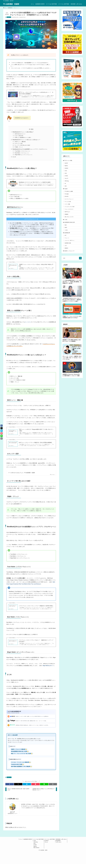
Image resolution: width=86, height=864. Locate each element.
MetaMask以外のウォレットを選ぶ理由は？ (23, 132)
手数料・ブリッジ (19, 147)
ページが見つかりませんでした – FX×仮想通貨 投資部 (21, 472)
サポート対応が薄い (19, 135)
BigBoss (66, 165)
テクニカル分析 (68, 201)
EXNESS (66, 168)
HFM (66, 173)
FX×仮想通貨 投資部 (11, 4)
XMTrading (67, 181)
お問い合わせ (58, 842)
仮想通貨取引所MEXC (28, 839)
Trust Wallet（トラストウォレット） (23, 151)
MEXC (66, 227)
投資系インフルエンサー (69, 250)
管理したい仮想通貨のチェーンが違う (23, 137)
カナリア (12, 812)
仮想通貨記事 (67, 232)
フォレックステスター (69, 209)
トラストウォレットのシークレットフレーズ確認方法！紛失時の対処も (36, 606)
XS (65, 183)
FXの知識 (66, 194)
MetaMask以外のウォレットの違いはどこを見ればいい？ (26, 139)
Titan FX (66, 178)
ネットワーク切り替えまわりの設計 (22, 145)
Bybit (66, 225)
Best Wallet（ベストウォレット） (22, 153)
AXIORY (66, 163)
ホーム (21, 839)
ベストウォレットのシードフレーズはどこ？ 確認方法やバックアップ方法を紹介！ (36, 640)
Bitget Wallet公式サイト (48, 665)
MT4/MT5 (66, 196)
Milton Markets (36, 847)
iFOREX (66, 175)
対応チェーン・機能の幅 (20, 141)
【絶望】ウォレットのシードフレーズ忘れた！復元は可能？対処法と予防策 (36, 265)
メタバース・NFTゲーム (69, 240)
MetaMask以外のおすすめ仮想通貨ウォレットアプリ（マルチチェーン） (30, 149)
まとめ (14, 157)
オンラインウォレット (69, 199)
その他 (65, 219)
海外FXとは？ (67, 211)
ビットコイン (28, 322)
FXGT (66, 170)
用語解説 (66, 214)
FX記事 (65, 188)
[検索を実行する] (80, 258)
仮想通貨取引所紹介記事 (69, 222)
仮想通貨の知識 (68, 243)
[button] (9, 784)
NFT (65, 235)
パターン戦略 (67, 204)
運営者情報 (58, 840)
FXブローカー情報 (68, 160)
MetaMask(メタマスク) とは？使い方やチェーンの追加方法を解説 (34, 182)
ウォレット (9, 17)
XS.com (46, 842)
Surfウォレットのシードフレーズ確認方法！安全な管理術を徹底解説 (35, 442)
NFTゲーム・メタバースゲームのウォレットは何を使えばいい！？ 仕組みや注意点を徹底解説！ (36, 93)
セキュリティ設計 (19, 143)
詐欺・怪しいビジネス (69, 216)
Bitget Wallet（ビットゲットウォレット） (24, 154)
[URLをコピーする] (53, 784)
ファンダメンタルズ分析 (69, 206)
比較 (66, 186)
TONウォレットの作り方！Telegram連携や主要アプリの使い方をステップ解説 (36, 430)
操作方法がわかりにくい (20, 133)
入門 (66, 245)
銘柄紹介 (66, 248)
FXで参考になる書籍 (69, 191)
